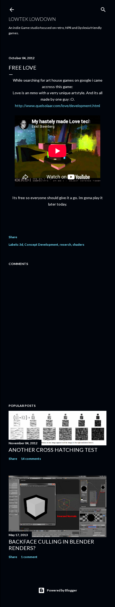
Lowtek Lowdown (32, 19)
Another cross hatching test (53, 449)
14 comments (31, 459)
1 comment (29, 557)
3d (21, 244)
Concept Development (41, 244)
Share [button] (13, 237)
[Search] (103, 8)
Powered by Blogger (62, 590)
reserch (65, 244)
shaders (78, 244)
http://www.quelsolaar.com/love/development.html (57, 105)
